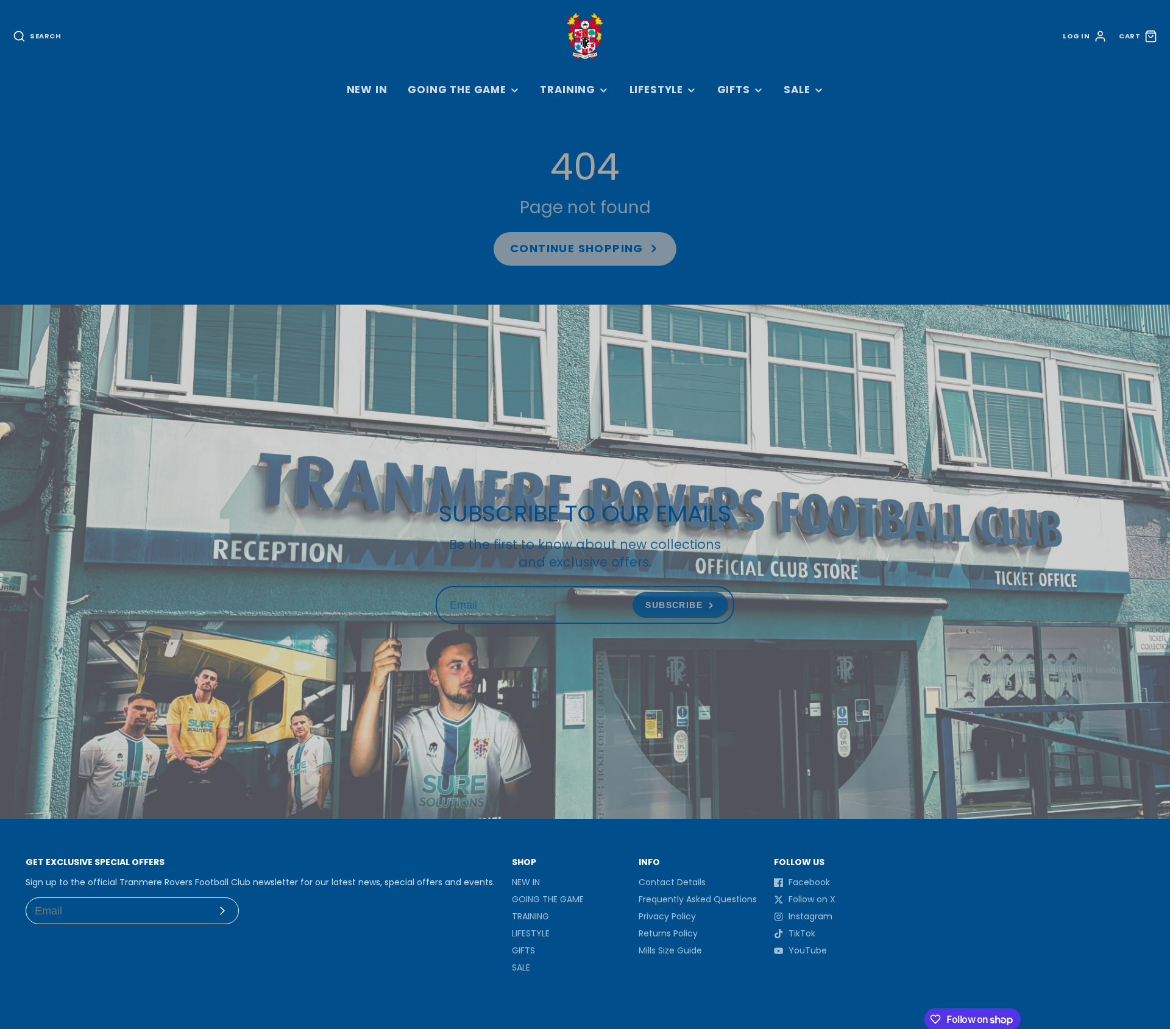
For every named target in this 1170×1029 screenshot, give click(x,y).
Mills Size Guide (670, 950)
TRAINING (567, 89)
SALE (797, 89)
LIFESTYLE (656, 89)
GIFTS (733, 89)
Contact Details (672, 882)
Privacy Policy (667, 916)
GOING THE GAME (457, 89)
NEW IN (367, 89)
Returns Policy (668, 933)
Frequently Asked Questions (698, 899)
